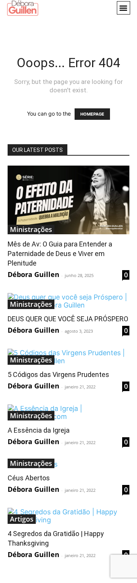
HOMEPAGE (92, 114)
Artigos (21, 518)
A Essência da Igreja (39, 430)
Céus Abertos (29, 478)
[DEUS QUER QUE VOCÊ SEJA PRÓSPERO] (68, 301)
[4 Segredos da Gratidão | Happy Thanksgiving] (68, 516)
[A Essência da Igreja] (68, 412)
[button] (123, 7)
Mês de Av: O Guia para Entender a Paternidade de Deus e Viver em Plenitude (60, 253)
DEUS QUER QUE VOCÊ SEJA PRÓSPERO (68, 319)
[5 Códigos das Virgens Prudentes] (68, 357)
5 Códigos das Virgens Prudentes (58, 374)
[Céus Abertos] (68, 464)
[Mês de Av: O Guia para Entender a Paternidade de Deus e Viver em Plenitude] (68, 200)
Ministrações (31, 229)
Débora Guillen (33, 274)
